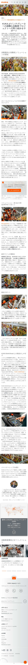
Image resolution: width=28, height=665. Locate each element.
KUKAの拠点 (4, 639)
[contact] (14, 2)
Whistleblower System (5, 644)
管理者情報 (17, 653)
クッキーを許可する (14, 190)
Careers (3, 635)
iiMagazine (3, 642)
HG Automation (12, 80)
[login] (20, 2)
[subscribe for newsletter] (25, 601)
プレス (2, 641)
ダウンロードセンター (6, 630)
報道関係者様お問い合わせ (6, 613)
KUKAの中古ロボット (5, 620)
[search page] (12, 2)
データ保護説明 (4, 655)
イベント (3, 637)
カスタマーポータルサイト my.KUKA (8, 626)
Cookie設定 (11, 655)
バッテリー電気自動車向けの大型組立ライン (13, 20)
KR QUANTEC (5, 223)
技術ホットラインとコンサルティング (9, 609)
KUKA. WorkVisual (19, 372)
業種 (2, 18)
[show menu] (25, 2)
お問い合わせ (4, 611)
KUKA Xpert (3, 628)
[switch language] (17, 2)
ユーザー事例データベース (6, 619)
